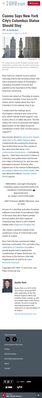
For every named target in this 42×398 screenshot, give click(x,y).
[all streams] (39, 395)
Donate (35, 3)
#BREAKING (10, 184)
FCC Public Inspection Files (13, 359)
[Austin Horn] (7, 286)
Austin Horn (13, 30)
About (6, 363)
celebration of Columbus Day (15, 247)
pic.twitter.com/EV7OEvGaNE (21, 196)
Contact (7, 368)
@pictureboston (21, 193)
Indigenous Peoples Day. (24, 224)
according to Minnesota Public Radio (18, 170)
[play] (3, 395)
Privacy (7, 349)
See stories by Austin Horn (26, 314)
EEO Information (10, 354)
